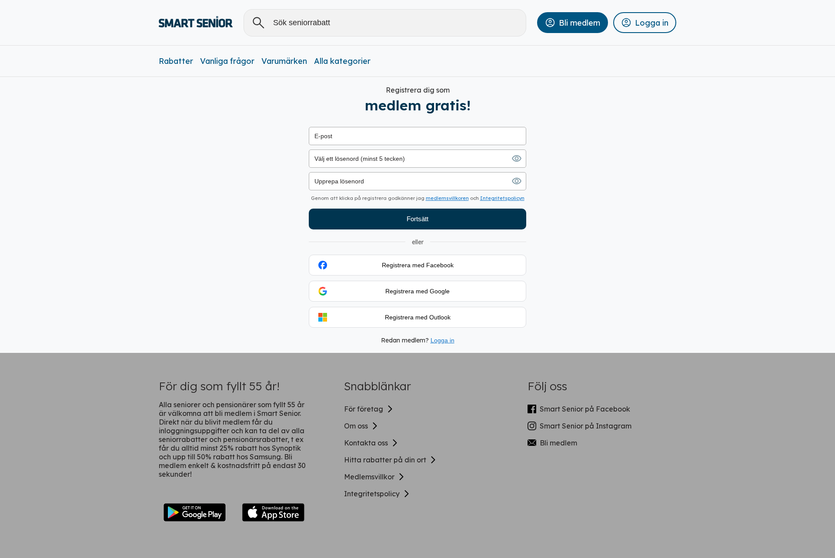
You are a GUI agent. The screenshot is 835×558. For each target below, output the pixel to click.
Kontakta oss (366, 442)
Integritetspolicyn (502, 198)
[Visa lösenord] (516, 158)
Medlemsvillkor (369, 476)
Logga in (442, 340)
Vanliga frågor (227, 61)
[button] (572, 22)
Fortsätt (417, 219)
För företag (363, 409)
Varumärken (284, 61)
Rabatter (176, 61)
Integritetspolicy (372, 493)
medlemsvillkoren (447, 198)
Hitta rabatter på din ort (385, 459)
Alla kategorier (342, 61)
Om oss (356, 426)
